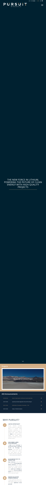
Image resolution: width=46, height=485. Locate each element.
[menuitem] (42, 5)
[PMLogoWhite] (15, 5)
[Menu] (42, 5)
